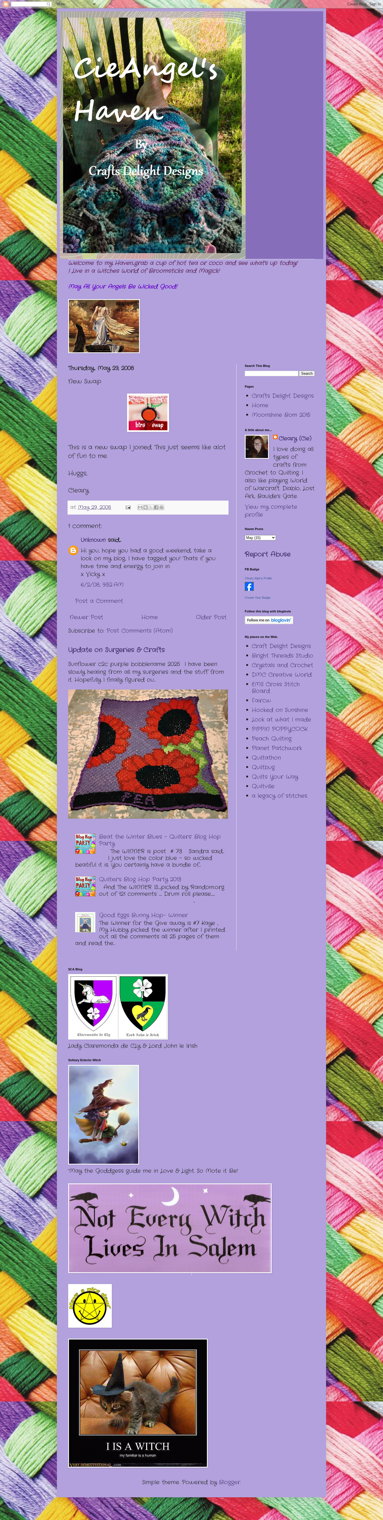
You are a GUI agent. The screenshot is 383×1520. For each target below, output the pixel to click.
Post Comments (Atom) (140, 631)
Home (149, 617)
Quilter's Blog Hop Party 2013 (140, 879)
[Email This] (140, 507)
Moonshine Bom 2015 (281, 415)
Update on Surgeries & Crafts (116, 650)
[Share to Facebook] (156, 507)
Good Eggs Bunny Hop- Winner (143, 915)
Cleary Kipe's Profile (258, 578)
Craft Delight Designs (281, 646)
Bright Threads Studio (282, 656)
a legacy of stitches (279, 796)
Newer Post (86, 617)
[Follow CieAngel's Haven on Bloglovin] (269, 623)
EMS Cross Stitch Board (276, 687)
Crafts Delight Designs (283, 396)
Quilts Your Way (275, 777)
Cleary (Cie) (295, 439)
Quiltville (263, 786)
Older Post (211, 617)
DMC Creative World (282, 675)
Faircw (261, 701)
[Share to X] (151, 507)
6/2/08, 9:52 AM (102, 585)
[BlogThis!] (145, 507)
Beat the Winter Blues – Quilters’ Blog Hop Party (160, 840)
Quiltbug (263, 767)
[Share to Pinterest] (161, 507)
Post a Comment (99, 601)
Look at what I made (281, 720)
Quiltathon (266, 758)
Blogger (229, 1482)
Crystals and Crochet (282, 665)
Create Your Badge (258, 597)
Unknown (93, 540)
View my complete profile (271, 511)
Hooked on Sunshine (280, 710)
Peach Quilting (272, 739)
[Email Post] (128, 507)
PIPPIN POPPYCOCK (280, 729)
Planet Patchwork (277, 748)
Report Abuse (267, 554)
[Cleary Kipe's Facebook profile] (249, 589)
